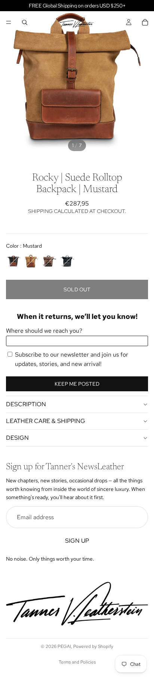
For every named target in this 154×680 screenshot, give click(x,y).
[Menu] (8, 22)
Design (17, 438)
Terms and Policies (77, 662)
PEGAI (64, 646)
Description (26, 404)
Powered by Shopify (93, 646)
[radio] (13, 261)
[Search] (24, 22)
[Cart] (145, 22)
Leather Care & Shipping (45, 421)
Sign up (77, 541)
